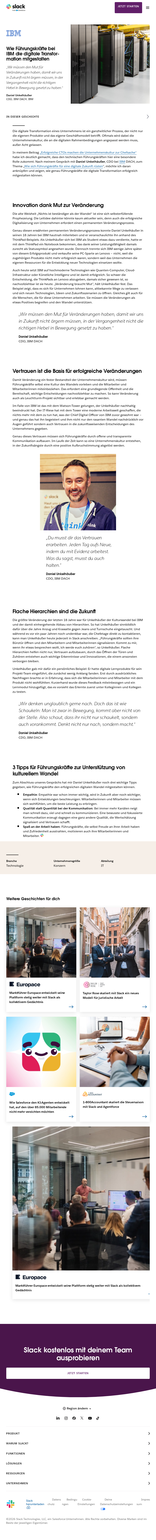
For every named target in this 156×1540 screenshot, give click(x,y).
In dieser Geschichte (22, 116)
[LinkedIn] (58, 1419)
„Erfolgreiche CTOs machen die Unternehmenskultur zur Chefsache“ (88, 152)
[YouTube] (90, 1419)
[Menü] (147, 7)
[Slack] (15, 7)
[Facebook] (74, 1419)
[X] (82, 1419)
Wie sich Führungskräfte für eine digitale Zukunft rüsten (63, 166)
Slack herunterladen (35, 1502)
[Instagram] (66, 1419)
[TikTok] (98, 1419)
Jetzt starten (128, 6)
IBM (122, 162)
